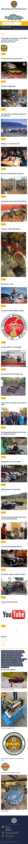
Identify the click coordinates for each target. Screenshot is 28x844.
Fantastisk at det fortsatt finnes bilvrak (13, 201)
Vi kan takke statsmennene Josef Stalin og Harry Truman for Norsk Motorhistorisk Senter (14, 40)
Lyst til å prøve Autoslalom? (7, 689)
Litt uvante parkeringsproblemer (11, 546)
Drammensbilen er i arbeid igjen (11, 347)
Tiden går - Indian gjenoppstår (10, 229)
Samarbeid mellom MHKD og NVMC (12, 311)
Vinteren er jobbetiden (8, 86)
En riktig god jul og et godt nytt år (11, 58)
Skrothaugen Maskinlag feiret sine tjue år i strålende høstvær (13, 433)
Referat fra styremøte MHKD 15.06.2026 (10, 772)
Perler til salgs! (4, 811)
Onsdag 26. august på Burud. (8, 728)
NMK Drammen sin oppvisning (10, 489)
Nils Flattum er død (7, 284)
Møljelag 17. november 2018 (10, 144)
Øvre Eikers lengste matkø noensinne (13, 574)
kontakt (6, 827)
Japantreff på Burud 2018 (9, 602)
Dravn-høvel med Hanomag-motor (12, 374)
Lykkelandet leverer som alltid (10, 462)
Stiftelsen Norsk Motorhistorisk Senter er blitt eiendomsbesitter (13, 518)
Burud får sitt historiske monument (12, 173)
